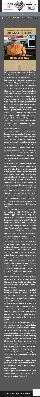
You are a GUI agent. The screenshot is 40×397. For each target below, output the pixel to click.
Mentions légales (22, 393)
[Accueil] (3, 18)
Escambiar (12, 393)
